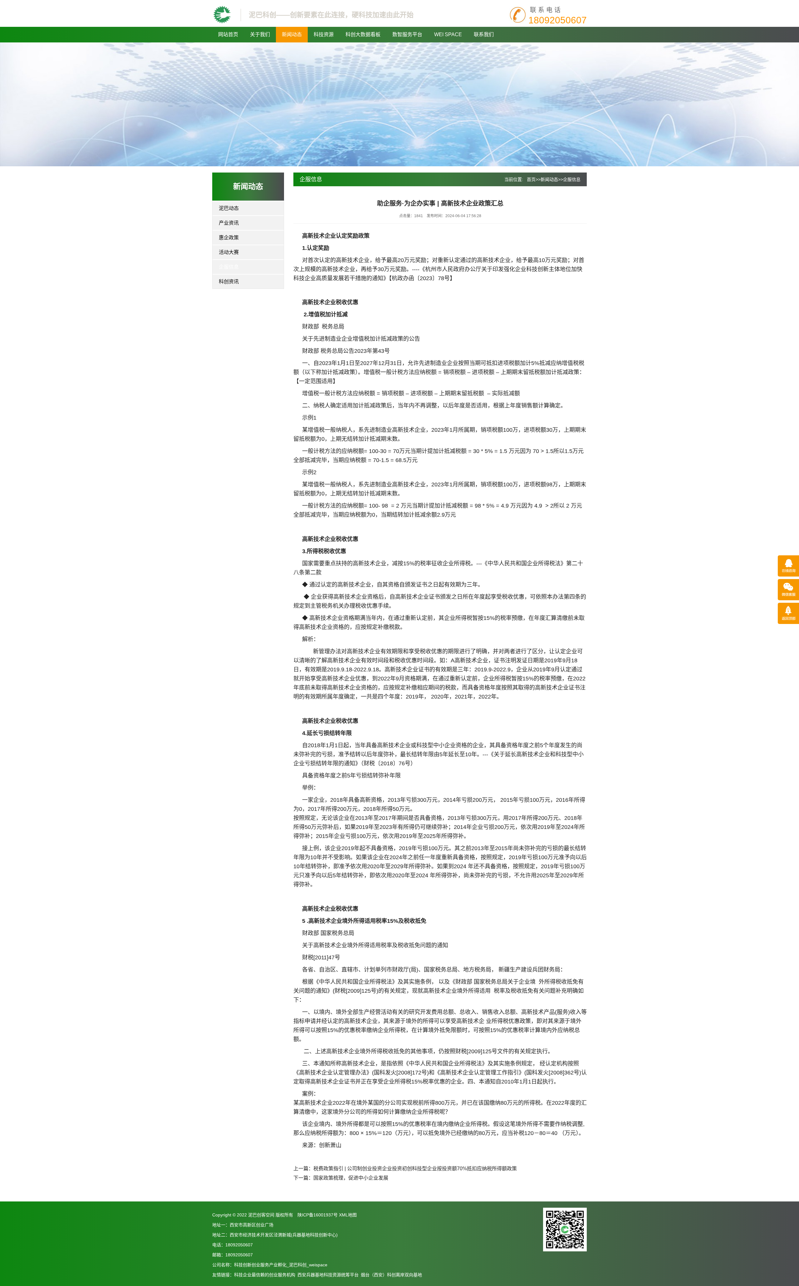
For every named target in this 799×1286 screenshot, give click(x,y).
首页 (531, 179)
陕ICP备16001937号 (317, 1214)
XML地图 (348, 1214)
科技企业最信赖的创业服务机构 (264, 1274)
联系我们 (484, 34)
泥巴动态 (229, 208)
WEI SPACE (448, 34)
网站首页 (228, 34)
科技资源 (324, 34)
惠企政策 (229, 237)
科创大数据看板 (363, 34)
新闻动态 (292, 34)
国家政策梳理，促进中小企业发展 (350, 1178)
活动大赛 (229, 252)
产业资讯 (229, 223)
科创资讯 (229, 281)
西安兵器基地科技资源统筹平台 (328, 1274)
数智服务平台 (407, 34)
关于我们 (260, 34)
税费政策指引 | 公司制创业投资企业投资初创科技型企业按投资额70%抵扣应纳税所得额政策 (415, 1168)
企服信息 (229, 267)
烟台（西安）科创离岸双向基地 (391, 1274)
